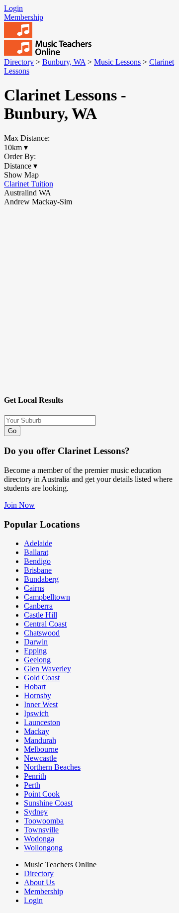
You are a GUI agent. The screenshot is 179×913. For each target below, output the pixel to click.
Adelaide (38, 543)
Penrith (35, 776)
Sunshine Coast (48, 803)
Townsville (41, 829)
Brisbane (38, 570)
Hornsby (37, 695)
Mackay (36, 731)
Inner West (41, 704)
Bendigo (37, 561)
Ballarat (36, 552)
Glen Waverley (47, 668)
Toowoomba (44, 821)
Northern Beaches (52, 767)
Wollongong (43, 847)
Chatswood (42, 633)
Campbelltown (47, 597)
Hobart (35, 686)
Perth (32, 785)
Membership (23, 17)
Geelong (37, 659)
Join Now (19, 505)
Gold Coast (42, 677)
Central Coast (45, 624)
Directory (19, 62)
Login (13, 8)
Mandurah (40, 740)
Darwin (36, 642)
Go (12, 431)
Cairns (34, 588)
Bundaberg (41, 579)
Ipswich (36, 713)
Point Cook (42, 794)
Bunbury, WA (64, 62)
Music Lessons (117, 62)
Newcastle (40, 758)
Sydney (36, 812)
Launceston (42, 722)
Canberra (38, 606)
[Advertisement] (89, 295)
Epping (35, 650)
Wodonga (39, 838)
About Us (39, 882)
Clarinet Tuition (28, 184)
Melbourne (41, 749)
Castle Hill (40, 615)
